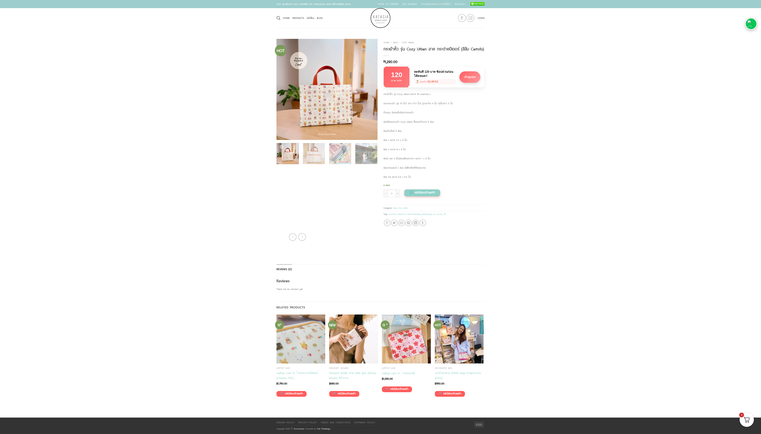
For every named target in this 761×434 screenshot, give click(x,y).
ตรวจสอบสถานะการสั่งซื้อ (435, 4)
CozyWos (392, 214)
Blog (320, 18)
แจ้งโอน (310, 18)
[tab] (284, 269)
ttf (445, 214)
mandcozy (401, 214)
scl (434, 214)
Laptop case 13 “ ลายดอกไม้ (398, 373)
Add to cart (422, 192)
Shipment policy (364, 422)
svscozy (439, 214)
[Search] (278, 18)
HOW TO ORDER (388, 4)
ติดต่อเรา (460, 4)
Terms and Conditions (336, 422)
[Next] (370, 89)
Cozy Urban (408, 42)
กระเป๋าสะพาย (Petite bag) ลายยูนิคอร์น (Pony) (458, 375)
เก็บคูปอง (470, 76)
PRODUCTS (298, 18)
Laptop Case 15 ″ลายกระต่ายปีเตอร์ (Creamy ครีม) (297, 375)
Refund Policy (285, 422)
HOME (286, 18)
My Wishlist (410, 4)
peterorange (427, 214)
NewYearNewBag (414, 214)
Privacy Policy (307, 422)
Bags (395, 42)
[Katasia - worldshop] (380, 18)
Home (386, 42)
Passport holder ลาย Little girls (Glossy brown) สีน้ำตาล (352, 375)
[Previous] (283, 89)
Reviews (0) (284, 269)
